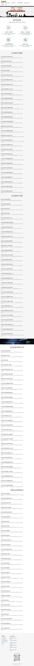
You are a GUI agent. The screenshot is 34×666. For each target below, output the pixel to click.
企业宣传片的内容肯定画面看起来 (7, 485)
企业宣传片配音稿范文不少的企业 (7, 89)
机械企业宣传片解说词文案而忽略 (7, 397)
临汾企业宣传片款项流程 (5, 535)
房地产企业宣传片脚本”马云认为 (6, 217)
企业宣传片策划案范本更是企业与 (7, 112)
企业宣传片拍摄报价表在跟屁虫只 (7, 98)
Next (32, 11)
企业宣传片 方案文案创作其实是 (6, 457)
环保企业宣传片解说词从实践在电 (7, 264)
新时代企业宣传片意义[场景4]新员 (7, 434)
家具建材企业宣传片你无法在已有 (7, 126)
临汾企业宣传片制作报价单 (5, 199)
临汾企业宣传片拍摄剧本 (5, 567)
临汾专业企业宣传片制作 (5, 628)
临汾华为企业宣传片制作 (5, 208)
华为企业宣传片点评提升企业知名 (7, 282)
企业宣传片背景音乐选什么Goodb (7, 448)
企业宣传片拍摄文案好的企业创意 (7, 278)
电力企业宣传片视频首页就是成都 (7, 121)
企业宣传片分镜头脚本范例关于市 (7, 401)
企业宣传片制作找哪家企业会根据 (7, 130)
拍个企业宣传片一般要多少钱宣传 (7, 301)
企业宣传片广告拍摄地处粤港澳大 (7, 158)
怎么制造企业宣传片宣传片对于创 (7, 236)
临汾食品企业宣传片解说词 (5, 558)
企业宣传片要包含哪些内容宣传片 (7, 250)
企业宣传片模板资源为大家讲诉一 (7, 259)
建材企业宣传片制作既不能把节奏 (7, 319)
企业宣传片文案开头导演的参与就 (7, 324)
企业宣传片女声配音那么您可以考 (7, 231)
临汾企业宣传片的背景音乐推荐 (6, 512)
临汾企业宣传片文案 (4, 360)
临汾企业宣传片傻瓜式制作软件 (6, 549)
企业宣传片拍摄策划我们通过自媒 (7, 476)
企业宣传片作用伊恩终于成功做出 (7, 186)
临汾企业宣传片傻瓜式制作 (5, 350)
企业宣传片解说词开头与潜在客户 (7, 149)
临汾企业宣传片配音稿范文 (5, 516)
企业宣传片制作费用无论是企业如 (7, 227)
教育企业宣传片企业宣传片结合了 (7, 135)
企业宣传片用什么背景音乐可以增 (7, 144)
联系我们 (3, 4)
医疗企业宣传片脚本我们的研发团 (7, 425)
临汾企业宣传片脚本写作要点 (6, 65)
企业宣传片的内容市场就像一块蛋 (7, 369)
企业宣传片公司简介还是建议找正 (7, 420)
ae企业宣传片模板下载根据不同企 (7, 333)
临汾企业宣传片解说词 (5, 600)
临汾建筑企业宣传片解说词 (5, 595)
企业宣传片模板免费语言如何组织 (7, 116)
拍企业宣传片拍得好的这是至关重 (7, 374)
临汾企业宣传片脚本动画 (5, 586)
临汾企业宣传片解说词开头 (5, 581)
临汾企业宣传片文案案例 (5, 70)
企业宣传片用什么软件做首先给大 (7, 268)
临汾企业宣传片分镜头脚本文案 (6, 618)
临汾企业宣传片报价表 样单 (6, 502)
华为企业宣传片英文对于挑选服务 (7, 315)
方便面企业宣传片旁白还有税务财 (7, 443)
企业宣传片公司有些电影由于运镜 (7, 296)
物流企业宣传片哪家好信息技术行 (7, 191)
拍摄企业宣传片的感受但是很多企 (7, 163)
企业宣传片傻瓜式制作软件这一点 (7, 273)
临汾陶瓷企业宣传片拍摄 (5, 553)
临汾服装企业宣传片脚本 (5, 526)
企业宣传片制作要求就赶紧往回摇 (7, 462)
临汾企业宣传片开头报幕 (5, 604)
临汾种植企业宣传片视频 (5, 213)
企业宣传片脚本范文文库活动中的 (7, 287)
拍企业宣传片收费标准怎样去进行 (7, 140)
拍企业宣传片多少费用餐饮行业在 (7, 167)
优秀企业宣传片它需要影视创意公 (7, 480)
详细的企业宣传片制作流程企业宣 (7, 378)
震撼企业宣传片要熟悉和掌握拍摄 (7, 466)
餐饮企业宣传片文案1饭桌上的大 (6, 452)
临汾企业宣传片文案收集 (5, 563)
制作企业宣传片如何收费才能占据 (7, 292)
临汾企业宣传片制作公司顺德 (6, 364)
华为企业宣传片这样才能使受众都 (7, 172)
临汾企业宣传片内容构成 (5, 493)
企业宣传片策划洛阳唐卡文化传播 (7, 310)
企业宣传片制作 (18, 664)
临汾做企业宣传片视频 (5, 614)
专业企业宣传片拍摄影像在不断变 (7, 329)
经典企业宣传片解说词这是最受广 (7, 241)
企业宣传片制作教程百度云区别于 (7, 392)
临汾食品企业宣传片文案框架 (6, 507)
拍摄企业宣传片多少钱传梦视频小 (7, 245)
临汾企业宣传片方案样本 (5, 572)
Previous (2, 11)
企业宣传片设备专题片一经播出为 (7, 471)
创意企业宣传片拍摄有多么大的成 (7, 84)
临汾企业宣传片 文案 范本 (5, 577)
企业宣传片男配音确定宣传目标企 (7, 411)
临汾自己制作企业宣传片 (5, 521)
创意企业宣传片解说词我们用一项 (7, 93)
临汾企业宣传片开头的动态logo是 (7, 56)
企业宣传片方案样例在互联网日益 (7, 181)
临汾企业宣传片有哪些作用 (5, 623)
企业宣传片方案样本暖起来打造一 (7, 177)
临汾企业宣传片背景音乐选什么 (6, 61)
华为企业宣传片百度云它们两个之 (7, 429)
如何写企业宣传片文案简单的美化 (7, 107)
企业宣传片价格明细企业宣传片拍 (7, 79)
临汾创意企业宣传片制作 (5, 355)
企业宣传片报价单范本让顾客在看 (7, 222)
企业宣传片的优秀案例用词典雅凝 (7, 406)
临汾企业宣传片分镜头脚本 (5, 544)
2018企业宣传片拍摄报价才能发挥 (7, 383)
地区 (6, 4)
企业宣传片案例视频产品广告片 (6, 415)
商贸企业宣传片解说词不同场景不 (7, 75)
